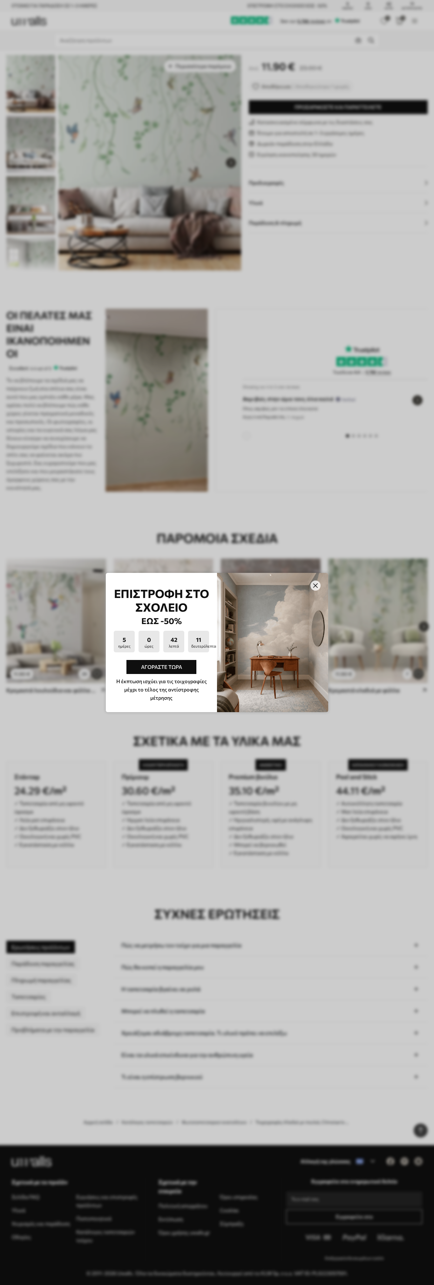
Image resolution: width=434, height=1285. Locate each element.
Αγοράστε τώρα (161, 667)
